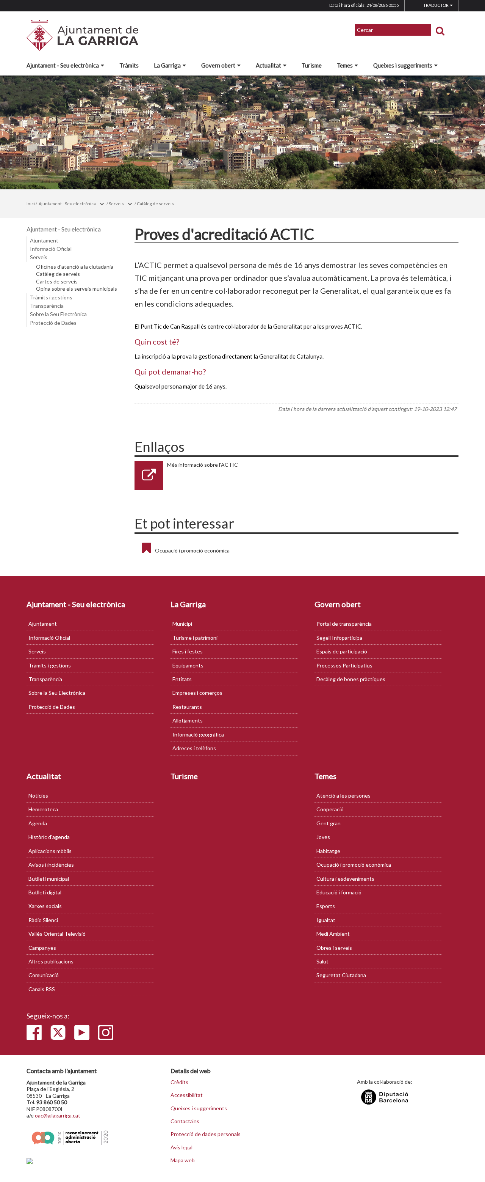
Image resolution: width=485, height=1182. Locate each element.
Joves (323, 837)
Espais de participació (341, 651)
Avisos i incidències (51, 864)
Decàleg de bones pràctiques (350, 679)
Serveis (116, 203)
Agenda (37, 823)
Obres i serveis (334, 947)
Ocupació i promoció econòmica (192, 550)
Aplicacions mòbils (50, 851)
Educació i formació (338, 892)
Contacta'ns (185, 1121)
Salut (322, 961)
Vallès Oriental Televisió (57, 933)
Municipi (182, 623)
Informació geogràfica (198, 734)
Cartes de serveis (57, 282)
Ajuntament (44, 240)
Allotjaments (187, 720)
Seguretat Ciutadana (341, 975)
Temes (345, 65)
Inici (31, 203)
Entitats (182, 679)
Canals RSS (41, 989)
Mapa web (183, 1160)
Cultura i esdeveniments (345, 878)
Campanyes (42, 947)
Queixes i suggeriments (402, 65)
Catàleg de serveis (155, 203)
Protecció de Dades (53, 323)
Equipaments (187, 665)
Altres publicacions (51, 961)
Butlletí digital (44, 892)
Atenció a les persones (343, 795)
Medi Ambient (333, 933)
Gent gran (328, 823)
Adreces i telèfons (194, 748)
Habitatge (328, 851)
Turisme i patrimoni (194, 637)
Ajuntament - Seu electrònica (63, 65)
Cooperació (330, 809)
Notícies (38, 795)
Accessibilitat (187, 1095)
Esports (325, 906)
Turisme (312, 65)
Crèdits (179, 1082)
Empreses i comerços (197, 692)
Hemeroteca (43, 809)
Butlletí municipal (48, 878)
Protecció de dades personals (206, 1134)
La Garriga (167, 65)
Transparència (47, 305)
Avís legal (181, 1147)
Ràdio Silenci (43, 920)
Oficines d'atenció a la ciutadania (74, 267)
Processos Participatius (344, 665)
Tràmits (129, 65)
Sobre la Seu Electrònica (58, 314)
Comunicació (43, 975)
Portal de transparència (344, 623)
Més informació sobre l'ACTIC (202, 464)
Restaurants (187, 707)
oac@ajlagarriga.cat (57, 1115)
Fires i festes (187, 651)
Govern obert (218, 65)
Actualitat (268, 65)
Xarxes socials (45, 906)
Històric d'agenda (49, 837)
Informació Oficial (51, 249)
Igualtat (325, 920)
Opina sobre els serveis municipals (76, 289)
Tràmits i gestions (51, 297)
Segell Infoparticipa (339, 637)
